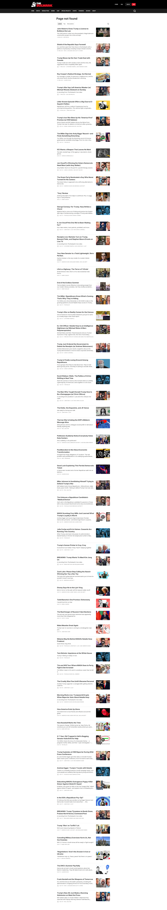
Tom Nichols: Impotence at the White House (74, 653)
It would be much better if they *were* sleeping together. (74, 548)
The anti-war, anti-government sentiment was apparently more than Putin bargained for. (74, 615)
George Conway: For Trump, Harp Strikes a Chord (74, 208)
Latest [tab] (60, 24)
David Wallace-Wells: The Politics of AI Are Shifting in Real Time (74, 377)
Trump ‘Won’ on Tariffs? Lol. (68, 826)
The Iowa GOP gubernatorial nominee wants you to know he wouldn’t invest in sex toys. (75, 577)
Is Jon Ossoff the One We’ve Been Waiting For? (73, 224)
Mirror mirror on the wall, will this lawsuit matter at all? (73, 590)
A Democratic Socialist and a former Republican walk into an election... (75, 471)
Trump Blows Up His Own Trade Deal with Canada (73, 59)
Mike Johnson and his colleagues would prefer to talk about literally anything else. (75, 425)
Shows (53, 11)
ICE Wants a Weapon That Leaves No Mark (74, 150)
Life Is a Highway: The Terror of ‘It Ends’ (72, 269)
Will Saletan (77, 126)
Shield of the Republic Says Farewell (71, 45)
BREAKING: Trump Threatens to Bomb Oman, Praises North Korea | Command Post (75, 812)
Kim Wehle (66, 37)
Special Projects (66, 11)
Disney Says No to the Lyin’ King (70, 588)
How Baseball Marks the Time (69, 723)
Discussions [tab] (70, 24)
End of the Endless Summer (68, 283)
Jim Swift (84, 262)
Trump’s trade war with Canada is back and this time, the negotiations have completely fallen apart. (74, 63)
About (94, 11)
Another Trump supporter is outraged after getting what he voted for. (74, 684)
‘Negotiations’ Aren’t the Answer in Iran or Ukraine (73, 853)
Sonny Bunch (65, 199)
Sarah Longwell (68, 170)
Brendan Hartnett (80, 186)
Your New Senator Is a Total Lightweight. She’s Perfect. (75, 254)
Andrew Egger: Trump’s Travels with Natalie (74, 768)
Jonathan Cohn (71, 110)
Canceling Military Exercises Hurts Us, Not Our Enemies (74, 839)
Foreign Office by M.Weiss (71, 336)
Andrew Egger (83, 66)
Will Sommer (75, 674)
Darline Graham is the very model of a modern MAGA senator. (73, 259)
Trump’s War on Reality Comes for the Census (75, 312)
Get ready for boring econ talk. (66, 410)
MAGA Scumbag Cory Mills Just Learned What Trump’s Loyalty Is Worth (75, 514)
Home (32, 11)
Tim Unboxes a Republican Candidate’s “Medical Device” (72, 498)
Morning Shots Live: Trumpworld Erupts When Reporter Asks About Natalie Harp (73, 696)
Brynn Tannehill (66, 858)
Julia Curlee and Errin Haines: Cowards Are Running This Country (74, 530)
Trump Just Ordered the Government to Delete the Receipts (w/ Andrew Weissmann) (75, 345)
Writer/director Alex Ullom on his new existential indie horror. (73, 272)
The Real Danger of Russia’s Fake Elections (74, 612)
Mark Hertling (68, 564)
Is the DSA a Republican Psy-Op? (70, 798)
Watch (38, 11)
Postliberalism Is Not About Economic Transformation (72, 451)
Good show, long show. (64, 644)
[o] (103, 48)
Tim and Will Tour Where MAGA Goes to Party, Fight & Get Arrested (75, 666)
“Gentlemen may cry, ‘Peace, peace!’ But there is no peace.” (74, 856)
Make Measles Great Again (67, 625)
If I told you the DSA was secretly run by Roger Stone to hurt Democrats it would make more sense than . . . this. (75, 801)
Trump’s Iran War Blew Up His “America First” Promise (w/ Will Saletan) (75, 119)
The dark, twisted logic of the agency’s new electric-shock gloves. (74, 153)
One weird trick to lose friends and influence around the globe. (74, 712)
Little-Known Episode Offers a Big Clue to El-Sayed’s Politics (75, 103)
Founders (81, 11)
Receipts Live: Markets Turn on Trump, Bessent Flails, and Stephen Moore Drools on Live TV (75, 239)
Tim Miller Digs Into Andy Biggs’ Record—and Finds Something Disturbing (75, 135)
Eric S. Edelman (68, 50)
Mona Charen (68, 126)
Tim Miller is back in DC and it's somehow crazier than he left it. (75, 671)
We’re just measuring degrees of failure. (69, 828)
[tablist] (66, 24)
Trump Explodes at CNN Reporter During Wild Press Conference (75, 753)
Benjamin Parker (74, 262)
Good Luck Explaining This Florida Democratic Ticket (75, 467)
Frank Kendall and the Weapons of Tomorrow (75, 879)
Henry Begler (65, 289)
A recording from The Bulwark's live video (69, 92)
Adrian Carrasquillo (67, 155)
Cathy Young (65, 618)
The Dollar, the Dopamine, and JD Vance (73, 408)
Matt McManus (66, 458)
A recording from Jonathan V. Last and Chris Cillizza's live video (74, 397)
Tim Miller (67, 142)
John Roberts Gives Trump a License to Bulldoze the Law (72, 30)
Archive (88, 11)
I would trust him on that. (64, 602)
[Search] (135, 11)
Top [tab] (64, 24)
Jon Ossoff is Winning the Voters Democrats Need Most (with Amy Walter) (75, 164)
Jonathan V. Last (68, 229)
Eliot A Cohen (79, 50)
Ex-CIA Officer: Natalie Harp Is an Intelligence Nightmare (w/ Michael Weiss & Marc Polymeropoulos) (75, 328)
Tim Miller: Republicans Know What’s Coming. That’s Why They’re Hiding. (75, 297)
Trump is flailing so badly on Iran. (67, 655)
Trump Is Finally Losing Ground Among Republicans (72, 361)
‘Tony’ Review (62, 193)
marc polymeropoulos (87, 336)
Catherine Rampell (71, 66)
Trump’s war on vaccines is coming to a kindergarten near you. (74, 628)
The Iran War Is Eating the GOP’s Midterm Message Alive (73, 421)
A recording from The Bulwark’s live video (69, 562)
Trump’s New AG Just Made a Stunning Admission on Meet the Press (72, 894)
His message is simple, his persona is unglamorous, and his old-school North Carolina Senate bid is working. (75, 77)
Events (75, 11)
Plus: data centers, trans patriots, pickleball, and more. (73, 227)
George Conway (76, 215)
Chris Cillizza (80, 400)
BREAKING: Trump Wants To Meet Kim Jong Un (74, 558)
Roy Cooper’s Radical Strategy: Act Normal (74, 74)
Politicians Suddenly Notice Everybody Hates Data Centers (75, 437)
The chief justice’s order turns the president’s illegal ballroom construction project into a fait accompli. (75, 34)
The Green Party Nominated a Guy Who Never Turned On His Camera (75, 178)
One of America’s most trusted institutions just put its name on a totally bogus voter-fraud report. (75, 315)
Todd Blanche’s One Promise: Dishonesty (73, 600)
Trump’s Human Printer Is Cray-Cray (71, 545)
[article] (83, 34)
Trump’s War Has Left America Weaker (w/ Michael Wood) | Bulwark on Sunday (74, 88)
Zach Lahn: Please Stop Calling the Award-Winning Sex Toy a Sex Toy (74, 573)
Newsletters (45, 11)
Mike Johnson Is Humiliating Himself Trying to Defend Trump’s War (75, 482)
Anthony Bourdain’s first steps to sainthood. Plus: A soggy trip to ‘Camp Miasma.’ (74, 196)
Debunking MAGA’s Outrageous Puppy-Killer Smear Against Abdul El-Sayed (75, 783)
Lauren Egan (67, 80)
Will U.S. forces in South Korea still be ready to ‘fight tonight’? (75, 842)
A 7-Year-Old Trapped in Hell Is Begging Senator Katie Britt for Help (73, 737)
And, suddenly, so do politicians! (66, 440)
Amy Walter (79, 170)
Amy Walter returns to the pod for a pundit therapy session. (75, 168)
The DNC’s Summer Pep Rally (68, 866)
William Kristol (70, 94)
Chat (58, 11)
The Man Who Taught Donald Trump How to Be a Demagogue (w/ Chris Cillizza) (74, 393)
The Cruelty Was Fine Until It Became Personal (75, 681)
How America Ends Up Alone (68, 709)
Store (116, 4)
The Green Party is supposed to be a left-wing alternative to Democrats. (75, 183)
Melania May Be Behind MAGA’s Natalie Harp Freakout (74, 640)
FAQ (122, 4)
